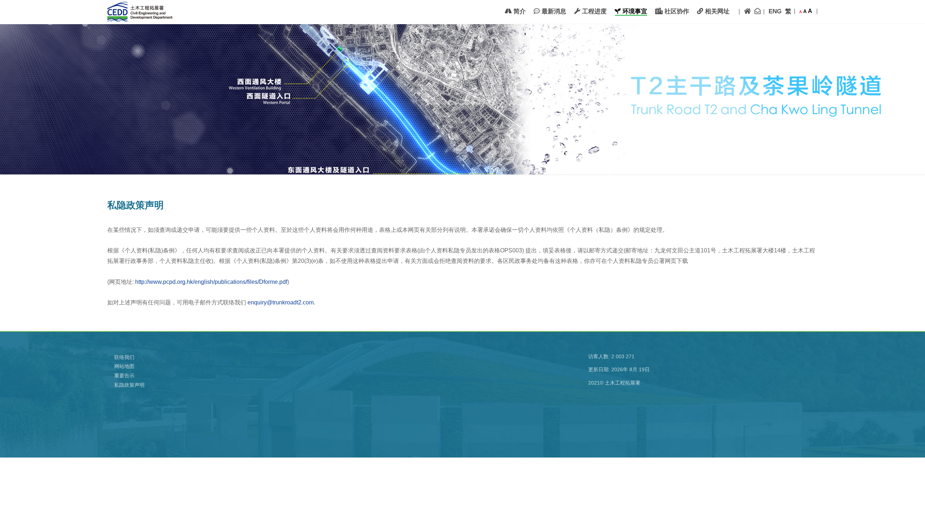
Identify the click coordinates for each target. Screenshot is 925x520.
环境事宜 (634, 11)
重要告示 (124, 375)
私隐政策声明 (129, 385)
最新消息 (553, 11)
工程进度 (593, 11)
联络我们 (124, 357)
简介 (519, 11)
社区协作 (676, 11)
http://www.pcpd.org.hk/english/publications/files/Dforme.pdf (211, 282)
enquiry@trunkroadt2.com (281, 302)
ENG (775, 11)
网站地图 (124, 366)
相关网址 (716, 11)
